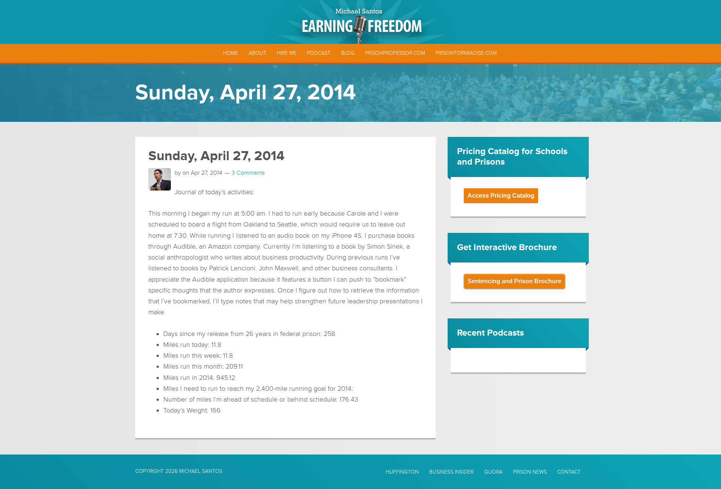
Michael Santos (200, 471)
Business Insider (451, 472)
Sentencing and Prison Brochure (514, 281)
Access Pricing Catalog (501, 195)
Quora (493, 472)
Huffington (402, 472)
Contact (569, 472)
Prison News (530, 472)
